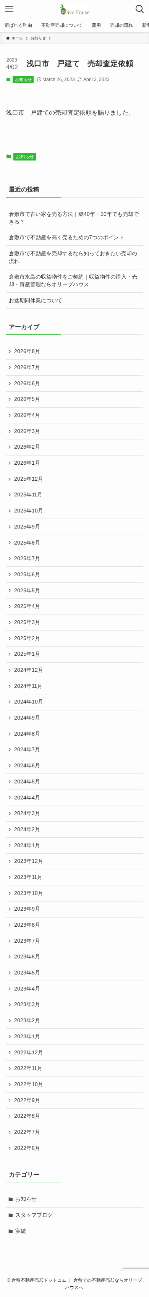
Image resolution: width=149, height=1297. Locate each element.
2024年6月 (27, 765)
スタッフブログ (34, 1215)
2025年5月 (27, 590)
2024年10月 (28, 702)
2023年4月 (27, 989)
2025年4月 (27, 606)
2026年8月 (27, 351)
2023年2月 (27, 1020)
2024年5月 (27, 781)
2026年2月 (27, 447)
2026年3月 (27, 431)
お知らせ (23, 79)
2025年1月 (27, 654)
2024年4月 (27, 797)
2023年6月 (27, 956)
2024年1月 (27, 845)
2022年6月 (27, 1148)
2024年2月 (27, 829)
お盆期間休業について (35, 300)
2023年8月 (27, 925)
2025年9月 (27, 527)
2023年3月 (27, 1004)
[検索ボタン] (140, 9)
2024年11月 (28, 686)
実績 (20, 1231)
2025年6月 (27, 574)
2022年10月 (28, 1084)
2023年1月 (27, 1036)
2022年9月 (27, 1100)
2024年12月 (28, 670)
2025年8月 (27, 543)
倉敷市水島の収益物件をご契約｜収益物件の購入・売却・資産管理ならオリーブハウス (73, 280)
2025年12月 (28, 479)
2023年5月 (27, 973)
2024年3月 (27, 813)
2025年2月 (27, 638)
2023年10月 (28, 893)
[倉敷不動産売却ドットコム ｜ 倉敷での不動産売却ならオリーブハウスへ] (74, 9)
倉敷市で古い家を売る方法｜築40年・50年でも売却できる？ (74, 218)
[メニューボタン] (9, 9)
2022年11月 (28, 1068)
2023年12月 (28, 861)
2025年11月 (28, 494)
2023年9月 (27, 909)
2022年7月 (27, 1132)
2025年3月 (27, 622)
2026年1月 (27, 463)
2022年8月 (27, 1116)
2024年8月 (27, 734)
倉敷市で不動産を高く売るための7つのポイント (66, 237)
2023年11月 (28, 877)
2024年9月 (27, 718)
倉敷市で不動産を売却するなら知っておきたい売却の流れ (73, 257)
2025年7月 (27, 558)
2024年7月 (27, 749)
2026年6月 (27, 383)
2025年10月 (28, 510)
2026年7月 (27, 367)
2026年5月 (27, 399)
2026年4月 (27, 415)
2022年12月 (28, 1052)
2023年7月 (27, 941)
